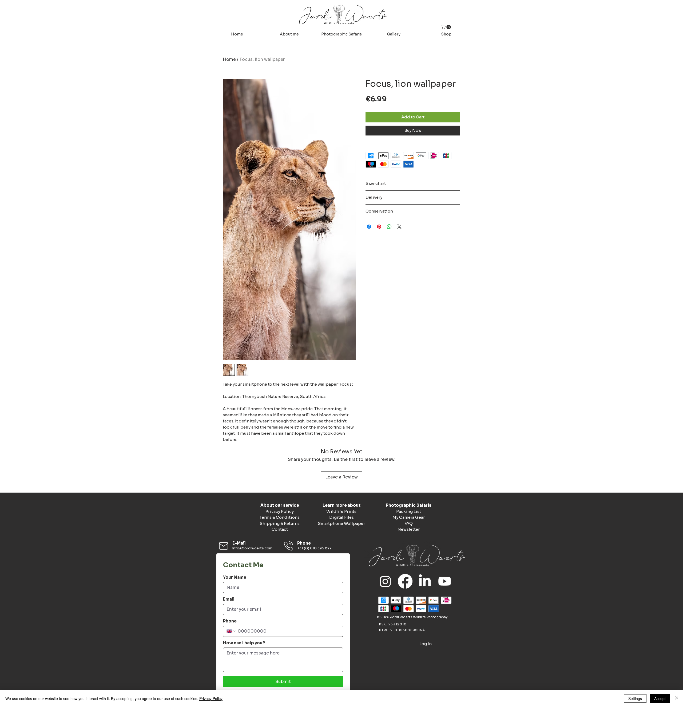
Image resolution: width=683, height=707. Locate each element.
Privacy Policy (279, 511)
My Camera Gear (408, 517)
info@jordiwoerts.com (252, 548)
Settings (635, 698)
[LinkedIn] (425, 581)
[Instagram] (385, 581)
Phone (230, 621)
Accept (660, 698)
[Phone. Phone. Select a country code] (232, 631)
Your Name (234, 577)
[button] (446, 27)
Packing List (408, 511)
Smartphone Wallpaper (341, 523)
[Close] (676, 698)
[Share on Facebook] (369, 226)
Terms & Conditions (280, 517)
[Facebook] (405, 581)
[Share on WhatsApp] (389, 226)
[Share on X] (399, 226)
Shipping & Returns (280, 523)
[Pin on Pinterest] (379, 226)
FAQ (408, 523)
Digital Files (341, 517)
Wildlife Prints (341, 511)
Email (229, 599)
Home (229, 59)
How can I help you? (244, 643)
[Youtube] (444, 581)
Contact (280, 529)
